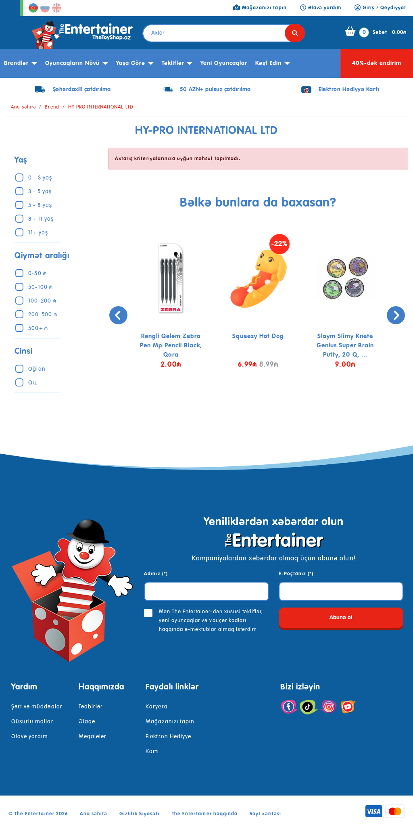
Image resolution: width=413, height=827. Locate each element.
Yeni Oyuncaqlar (223, 63)
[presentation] (118, 315)
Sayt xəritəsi (266, 814)
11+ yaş (38, 233)
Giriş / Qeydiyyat (383, 8)
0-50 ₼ (37, 273)
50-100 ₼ (40, 287)
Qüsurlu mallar (32, 722)
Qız (32, 383)
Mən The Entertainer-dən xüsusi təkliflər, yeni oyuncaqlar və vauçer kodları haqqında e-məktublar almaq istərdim (211, 620)
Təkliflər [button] (173, 63)
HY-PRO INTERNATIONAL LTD (100, 107)
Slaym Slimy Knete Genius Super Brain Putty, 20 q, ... (345, 345)
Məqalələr (92, 736)
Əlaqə (87, 722)
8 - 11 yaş (40, 219)
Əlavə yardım (29, 736)
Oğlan (36, 369)
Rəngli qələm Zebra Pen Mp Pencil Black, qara (171, 345)
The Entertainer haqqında (205, 814)
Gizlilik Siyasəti (139, 814)
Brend (52, 107)
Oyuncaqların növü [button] (72, 63)
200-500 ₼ (42, 314)
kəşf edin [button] (268, 63)
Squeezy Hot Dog (258, 336)
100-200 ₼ (42, 301)
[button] (252, 407)
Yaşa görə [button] (130, 63)
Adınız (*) (155, 574)
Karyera (156, 707)
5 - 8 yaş (40, 205)
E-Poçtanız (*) (296, 574)
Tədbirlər (91, 707)
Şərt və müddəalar (37, 707)
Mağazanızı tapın (170, 722)
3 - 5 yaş (39, 191)
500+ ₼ (38, 328)
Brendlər (16, 63)
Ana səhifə (23, 107)
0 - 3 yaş (40, 178)
